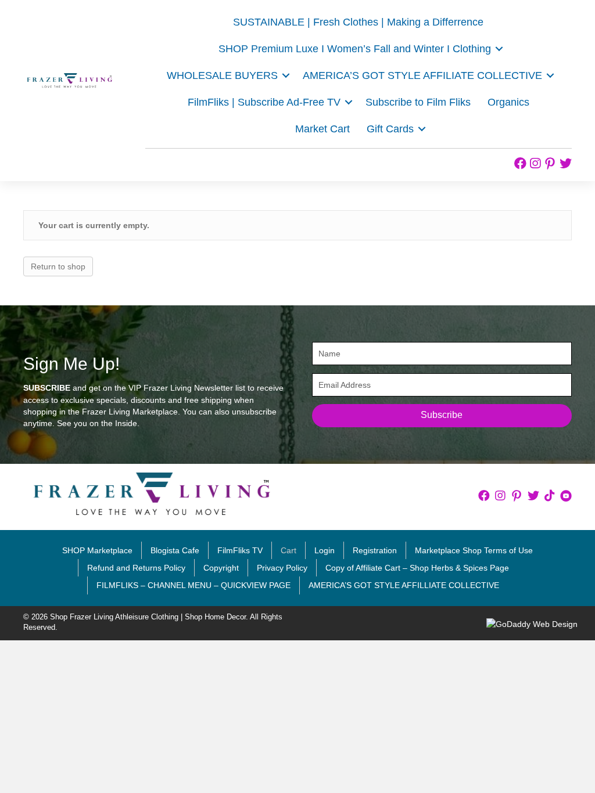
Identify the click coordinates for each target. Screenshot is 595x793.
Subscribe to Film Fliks (418, 102)
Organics (508, 102)
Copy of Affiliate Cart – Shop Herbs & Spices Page (417, 567)
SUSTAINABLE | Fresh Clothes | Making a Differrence (358, 22)
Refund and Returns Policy (136, 567)
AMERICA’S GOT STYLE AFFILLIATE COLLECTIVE (404, 585)
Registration (375, 550)
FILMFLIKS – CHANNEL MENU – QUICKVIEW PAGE (193, 585)
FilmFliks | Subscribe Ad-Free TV (264, 102)
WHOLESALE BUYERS (222, 75)
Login (324, 550)
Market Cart (322, 129)
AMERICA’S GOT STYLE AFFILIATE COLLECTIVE (422, 75)
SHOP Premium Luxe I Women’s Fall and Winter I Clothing (354, 49)
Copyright (221, 567)
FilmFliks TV (240, 550)
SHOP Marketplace (97, 550)
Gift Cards (390, 129)
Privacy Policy (282, 567)
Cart (288, 550)
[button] (499, 48)
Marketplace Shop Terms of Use (474, 550)
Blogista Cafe (174, 550)
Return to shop (58, 266)
